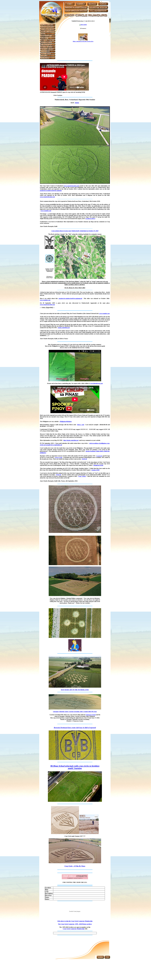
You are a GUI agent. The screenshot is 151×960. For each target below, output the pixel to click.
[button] (57, 95)
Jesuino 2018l (95, 470)
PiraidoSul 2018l (98, 465)
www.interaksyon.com (96, 383)
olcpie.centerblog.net (64, 327)
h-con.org (99, 456)
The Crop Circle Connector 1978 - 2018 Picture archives (75, 924)
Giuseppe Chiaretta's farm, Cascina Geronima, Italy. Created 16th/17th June (75, 711)
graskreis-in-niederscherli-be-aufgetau (51, 190)
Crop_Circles (82, 476)
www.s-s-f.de (58, 457)
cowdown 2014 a (90, 218)
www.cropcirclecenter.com (71, 186)
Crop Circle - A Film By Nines (74, 866)
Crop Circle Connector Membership (73, 928)
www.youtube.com (46, 210)
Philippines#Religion (66, 421)
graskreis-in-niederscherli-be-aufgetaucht (70, 298)
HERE (77, 102)
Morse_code (80, 424)
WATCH (84, 459)
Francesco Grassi (91, 714)
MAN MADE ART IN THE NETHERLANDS (75, 690)
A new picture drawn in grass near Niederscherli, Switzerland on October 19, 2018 (74, 231)
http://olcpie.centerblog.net (70, 440)
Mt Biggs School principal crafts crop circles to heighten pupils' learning (74, 767)
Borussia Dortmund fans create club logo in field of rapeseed (75, 728)
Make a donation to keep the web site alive (83, 41)
